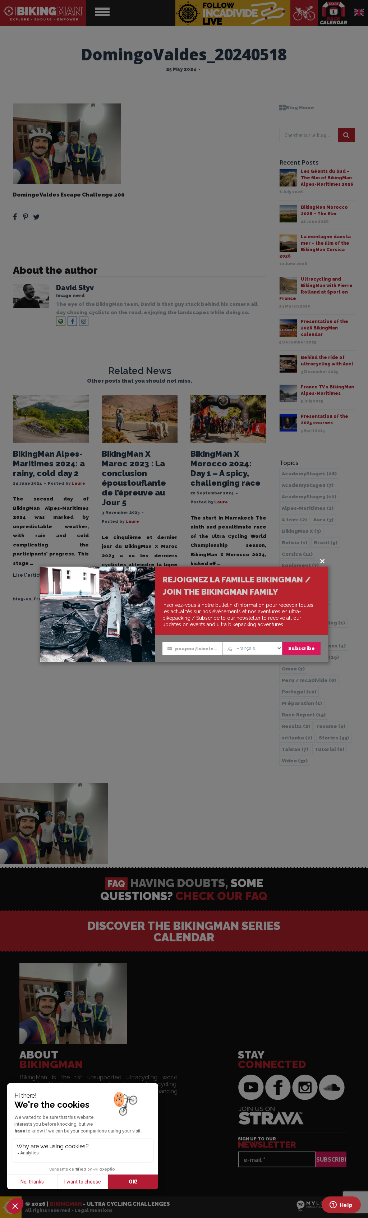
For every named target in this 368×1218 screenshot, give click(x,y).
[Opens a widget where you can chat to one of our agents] (341, 1205)
